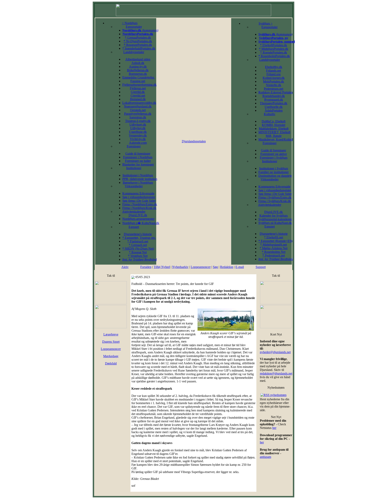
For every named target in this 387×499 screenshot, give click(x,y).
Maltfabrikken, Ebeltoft (273, 128)
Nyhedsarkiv (180, 267)
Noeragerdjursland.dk (138, 106)
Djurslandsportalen (194, 141)
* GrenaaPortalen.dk (138, 37)
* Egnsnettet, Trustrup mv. (139, 237)
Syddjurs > (266, 23)
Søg (215, 267)
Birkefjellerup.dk (138, 70)
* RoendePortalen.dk (273, 52)
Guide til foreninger (137, 153)
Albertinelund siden (137, 59)
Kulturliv (269, 114)
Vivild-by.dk (138, 139)
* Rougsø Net (138, 252)
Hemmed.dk (138, 99)
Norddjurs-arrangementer (138, 219)
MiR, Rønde (274, 136)
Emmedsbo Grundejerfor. (138, 77)
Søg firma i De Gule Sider (139, 200)
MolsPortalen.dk (273, 81)
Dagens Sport (111, 341)
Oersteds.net (138, 110)
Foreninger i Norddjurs (137, 157)
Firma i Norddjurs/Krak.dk (139, 208)
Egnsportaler (134, 26)
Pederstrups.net (273, 88)
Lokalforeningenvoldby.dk (139, 103)
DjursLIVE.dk (138, 215)
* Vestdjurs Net (138, 256)
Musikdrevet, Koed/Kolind (275, 139)
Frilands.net (273, 70)
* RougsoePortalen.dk (138, 45)
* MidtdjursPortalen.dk (273, 49)
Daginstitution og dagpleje (275, 175)
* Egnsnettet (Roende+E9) (275, 241)
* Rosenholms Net (273, 252)
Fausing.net (137, 81)
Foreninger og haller (138, 161)
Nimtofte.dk (273, 85)
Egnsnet (134, 227)
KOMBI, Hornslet (273, 125)
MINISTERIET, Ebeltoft (274, 132)
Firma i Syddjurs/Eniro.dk (274, 197)
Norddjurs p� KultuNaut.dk (140, 223)
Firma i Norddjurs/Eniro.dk (139, 204)
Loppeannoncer (201, 267)
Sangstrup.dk (137, 117)
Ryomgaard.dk (273, 99)
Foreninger (134, 146)
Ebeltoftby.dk (273, 67)
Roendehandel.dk (273, 96)
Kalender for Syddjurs (273, 215)
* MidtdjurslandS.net (273, 244)
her (274, 428)
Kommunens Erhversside (138, 193)
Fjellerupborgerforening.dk (139, 84)
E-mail (239, 267)
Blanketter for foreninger (138, 164)
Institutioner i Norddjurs (138, 175)
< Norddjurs (129, 23)
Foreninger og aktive (273, 154)
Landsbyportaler (133, 52)
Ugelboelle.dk (274, 107)
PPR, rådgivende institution (139, 179)
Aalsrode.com (138, 142)
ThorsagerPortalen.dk (273, 103)
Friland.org (273, 74)
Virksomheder (134, 186)
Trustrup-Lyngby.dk (138, 121)
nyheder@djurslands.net (275, 352)
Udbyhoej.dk (137, 124)
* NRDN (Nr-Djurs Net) (138, 248)
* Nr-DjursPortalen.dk (138, 41)
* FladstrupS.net (137, 241)
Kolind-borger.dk (274, 78)
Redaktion (226, 267)
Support (261, 267)
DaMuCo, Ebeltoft (273, 121)
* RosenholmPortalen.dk (274, 56)
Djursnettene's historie (138, 234)
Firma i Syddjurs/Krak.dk (274, 201)
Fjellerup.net (138, 88)
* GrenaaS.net (138, 245)
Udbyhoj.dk (138, 128)
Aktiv (125, 267)
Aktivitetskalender (133, 211)
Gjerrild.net (138, 95)
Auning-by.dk (138, 66)
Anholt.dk (137, 63)
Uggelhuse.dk (138, 132)
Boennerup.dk (138, 74)
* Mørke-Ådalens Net (273, 248)
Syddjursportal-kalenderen (275, 219)
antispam (265, 457)
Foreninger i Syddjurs (273, 157)
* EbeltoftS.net (273, 237)
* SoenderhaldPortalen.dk (138, 48)
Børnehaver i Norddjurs (138, 182)
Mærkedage (110, 356)
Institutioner (133, 168)
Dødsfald (111, 363)
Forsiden (145, 267)
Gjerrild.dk (138, 92)
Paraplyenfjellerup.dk (137, 113)
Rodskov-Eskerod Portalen (275, 92)
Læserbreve (110, 334)
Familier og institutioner (273, 172)
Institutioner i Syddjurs (273, 168)
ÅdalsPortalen (274, 110)
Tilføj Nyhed (162, 267)
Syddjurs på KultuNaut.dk (275, 223)
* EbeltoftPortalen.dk (273, 45)
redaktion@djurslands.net (276, 373)
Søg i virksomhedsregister (138, 197)
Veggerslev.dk (138, 135)
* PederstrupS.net (273, 255)
